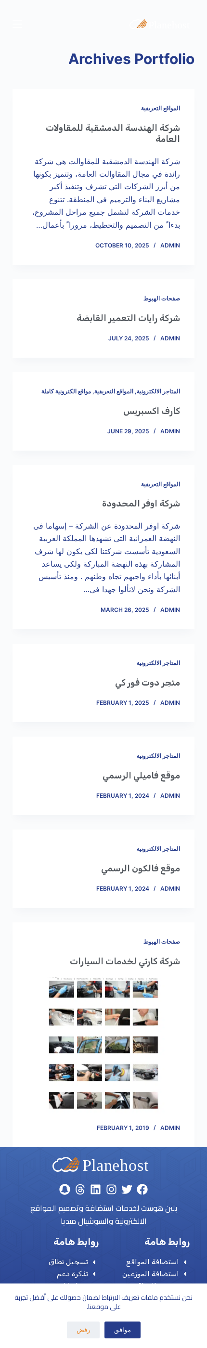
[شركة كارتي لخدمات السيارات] (103, 1045)
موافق (122, 1330)
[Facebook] (142, 1189)
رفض (83, 1330)
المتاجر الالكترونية (158, 391)
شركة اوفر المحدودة (141, 503)
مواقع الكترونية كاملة (66, 391)
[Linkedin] (96, 1189)
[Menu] (17, 24)
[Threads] (80, 1189)
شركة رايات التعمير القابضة (128, 318)
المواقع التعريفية (160, 108)
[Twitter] (126, 1189)
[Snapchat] (64, 1189)
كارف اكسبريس (151, 411)
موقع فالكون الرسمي (140, 868)
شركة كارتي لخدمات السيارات (125, 961)
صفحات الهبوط (161, 298)
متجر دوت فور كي (147, 682)
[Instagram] (111, 1189)
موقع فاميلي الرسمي (141, 775)
